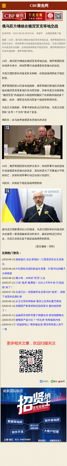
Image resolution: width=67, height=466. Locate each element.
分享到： (46, 381)
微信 (55, 381)
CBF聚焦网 (39, 6)
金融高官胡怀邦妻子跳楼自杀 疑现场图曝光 (40, 315)
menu (4, 5)
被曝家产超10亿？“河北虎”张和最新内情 (38, 320)
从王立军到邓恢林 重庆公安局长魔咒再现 (38, 301)
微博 (63, 381)
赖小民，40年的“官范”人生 (30, 278)
